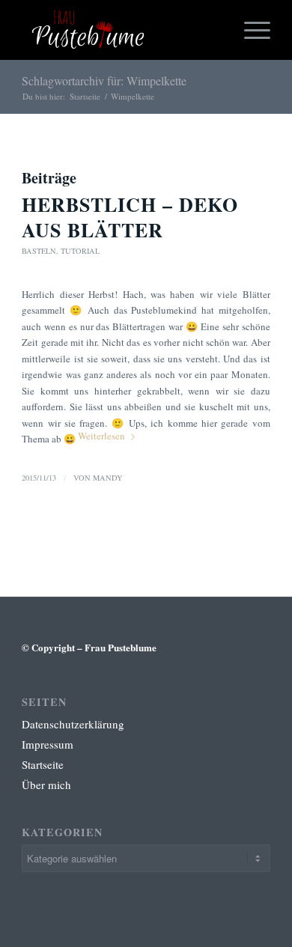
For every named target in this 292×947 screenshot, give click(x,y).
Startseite (85, 96)
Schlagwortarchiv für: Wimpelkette (104, 80)
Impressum (47, 744)
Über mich (46, 784)
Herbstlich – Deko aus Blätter (130, 217)
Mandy (108, 477)
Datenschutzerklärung (73, 723)
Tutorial (80, 251)
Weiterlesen (101, 435)
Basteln (39, 251)
